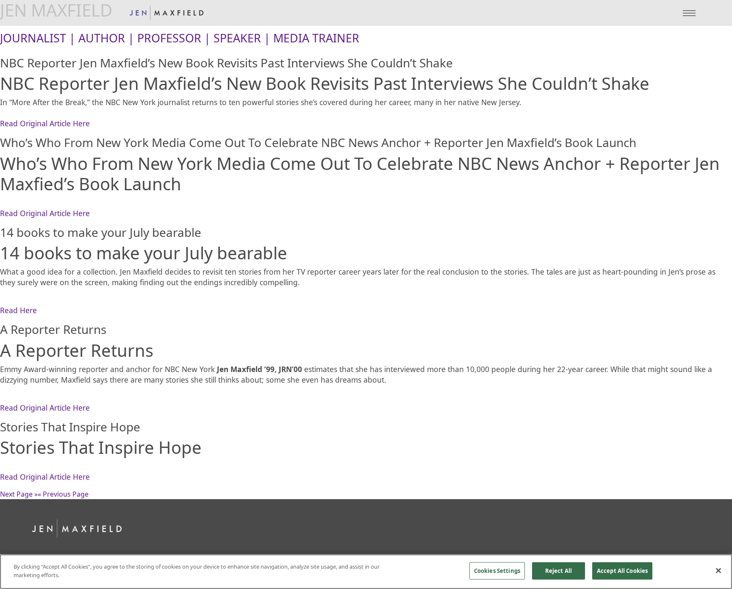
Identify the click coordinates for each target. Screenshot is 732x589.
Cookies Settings (497, 571)
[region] (366, 571)
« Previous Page (63, 494)
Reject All (558, 571)
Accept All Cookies (622, 571)
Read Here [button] (18, 310)
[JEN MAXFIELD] (166, 13)
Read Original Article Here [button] (45, 123)
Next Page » (19, 494)
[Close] (718, 570)
